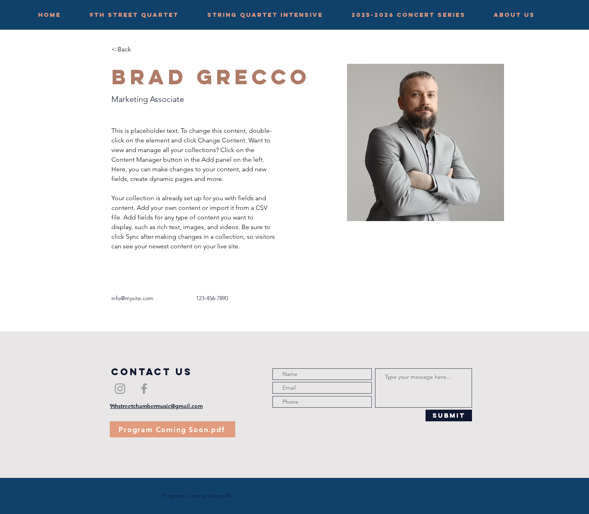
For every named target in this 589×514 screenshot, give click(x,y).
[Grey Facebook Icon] (144, 389)
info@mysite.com (132, 298)
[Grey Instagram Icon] (120, 389)
